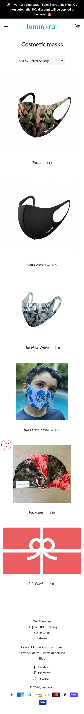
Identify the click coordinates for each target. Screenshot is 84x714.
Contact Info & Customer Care (42, 647)
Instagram (44, 678)
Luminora (48, 687)
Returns (42, 638)
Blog (42, 658)
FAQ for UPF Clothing (42, 627)
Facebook (44, 667)
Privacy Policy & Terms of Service (42, 652)
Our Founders (42, 621)
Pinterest (44, 673)
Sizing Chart (42, 632)
